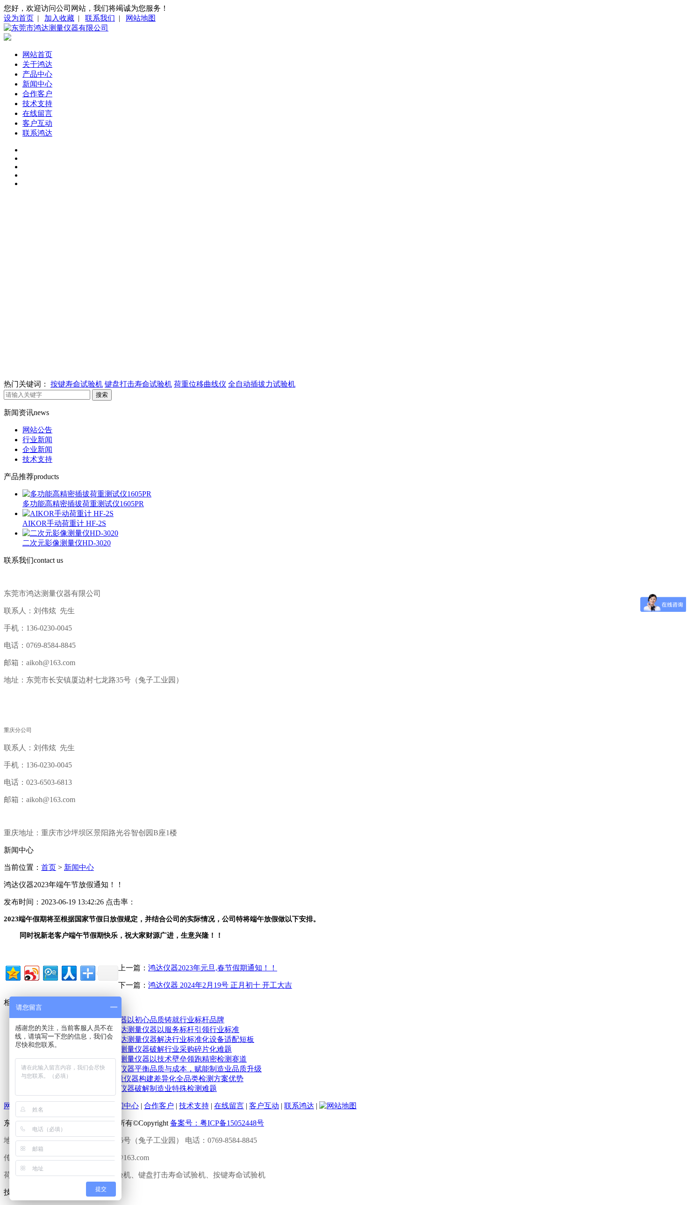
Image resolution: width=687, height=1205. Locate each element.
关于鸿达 (37, 64)
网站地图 (141, 18)
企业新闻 (37, 449)
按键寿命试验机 (76, 384)
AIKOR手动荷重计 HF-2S (64, 523)
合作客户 (37, 94)
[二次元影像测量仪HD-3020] (70, 533)
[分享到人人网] (68, 972)
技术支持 (37, 104)
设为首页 (19, 18)
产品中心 (37, 74)
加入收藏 (59, 18)
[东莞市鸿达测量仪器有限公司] (56, 28)
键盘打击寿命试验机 (138, 384)
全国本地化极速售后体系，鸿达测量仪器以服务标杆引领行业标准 (130, 1029)
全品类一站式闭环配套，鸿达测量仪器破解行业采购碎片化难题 (127, 1049)
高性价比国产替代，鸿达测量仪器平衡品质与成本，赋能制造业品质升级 (142, 1069)
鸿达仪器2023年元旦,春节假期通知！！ (212, 968)
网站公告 (37, 430)
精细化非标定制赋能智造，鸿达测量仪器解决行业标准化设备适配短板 (138, 1039)
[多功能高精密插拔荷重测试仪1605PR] (86, 494)
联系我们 (100, 18)
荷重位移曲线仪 (200, 384)
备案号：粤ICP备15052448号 (217, 1123)
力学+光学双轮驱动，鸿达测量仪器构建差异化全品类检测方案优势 (132, 1079)
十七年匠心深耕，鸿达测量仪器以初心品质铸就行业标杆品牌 (123, 1020)
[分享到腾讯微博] (49, 972)
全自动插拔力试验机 (261, 384)
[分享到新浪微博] (31, 972)
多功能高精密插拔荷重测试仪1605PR (83, 504)
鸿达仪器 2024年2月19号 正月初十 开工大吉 (220, 985)
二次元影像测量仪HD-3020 (66, 543)
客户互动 (37, 123)
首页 (48, 867)
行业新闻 (37, 440)
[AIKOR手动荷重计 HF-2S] (68, 513)
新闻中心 (37, 84)
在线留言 (37, 113)
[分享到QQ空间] (12, 972)
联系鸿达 (37, 133)
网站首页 (37, 54)
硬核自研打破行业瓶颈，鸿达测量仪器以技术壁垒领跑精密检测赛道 (134, 1059)
